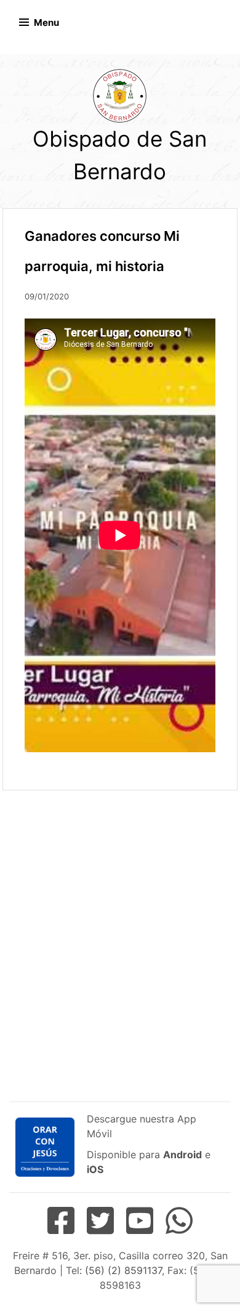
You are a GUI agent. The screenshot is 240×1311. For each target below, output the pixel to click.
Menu (46, 22)
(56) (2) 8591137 (123, 1270)
